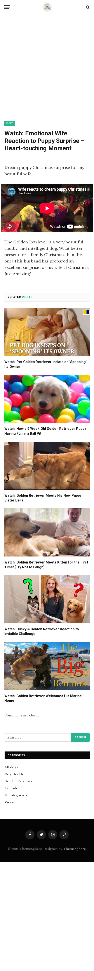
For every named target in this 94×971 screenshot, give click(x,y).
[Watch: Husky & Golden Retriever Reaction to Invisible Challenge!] (47, 599)
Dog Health (14, 774)
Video (10, 123)
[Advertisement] (47, 72)
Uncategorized (16, 795)
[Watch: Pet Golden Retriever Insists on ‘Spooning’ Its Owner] (47, 332)
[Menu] (7, 7)
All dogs (11, 767)
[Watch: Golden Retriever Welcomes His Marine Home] (47, 666)
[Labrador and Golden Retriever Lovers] (47, 7)
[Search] (87, 7)
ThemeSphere (74, 849)
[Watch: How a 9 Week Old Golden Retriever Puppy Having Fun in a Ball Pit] (47, 399)
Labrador (12, 788)
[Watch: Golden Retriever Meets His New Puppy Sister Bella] (47, 466)
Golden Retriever (19, 781)
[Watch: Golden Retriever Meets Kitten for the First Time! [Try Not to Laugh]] (47, 532)
